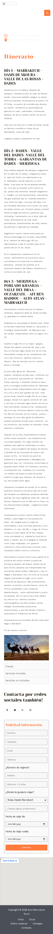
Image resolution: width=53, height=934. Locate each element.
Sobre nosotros (19, 923)
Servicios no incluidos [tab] (17, 680)
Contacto (26, 928)
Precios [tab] (9, 666)
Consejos (37, 923)
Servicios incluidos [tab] (16, 673)
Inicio (21, 919)
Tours (32, 919)
